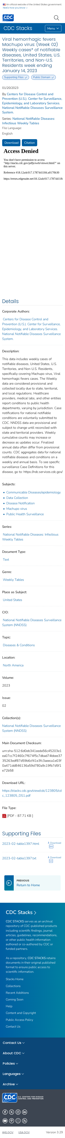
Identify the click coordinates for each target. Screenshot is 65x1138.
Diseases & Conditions (19, 645)
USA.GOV (24, 1132)
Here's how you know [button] (14, 7)
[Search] (57, 17)
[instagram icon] (18, 1112)
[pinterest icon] (11, 1121)
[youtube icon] (5, 1121)
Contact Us (13, 1026)
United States (12, 600)
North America (13, 665)
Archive (9, 1084)
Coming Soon (14, 999)
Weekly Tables (13, 580)
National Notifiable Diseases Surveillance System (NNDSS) (31, 728)
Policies (9, 1063)
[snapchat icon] (18, 1121)
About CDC (12, 1053)
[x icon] (11, 1112)
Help (9, 1006)
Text (6, 559)
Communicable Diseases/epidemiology (33, 492)
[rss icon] (24, 1121)
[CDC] (8, 17)
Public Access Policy (19, 1020)
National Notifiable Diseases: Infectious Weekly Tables (28, 120)
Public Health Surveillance (25, 514)
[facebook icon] (5, 1112)
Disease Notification (20, 503)
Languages (12, 1074)
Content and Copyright (21, 1013)
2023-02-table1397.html (20, 844)
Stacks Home (14, 979)
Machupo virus (16, 509)
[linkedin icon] (24, 1112)
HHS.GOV (7, 1132)
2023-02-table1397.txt (19, 858)
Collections (13, 986)
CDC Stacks (19, 912)
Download (12, 143)
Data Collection (17, 498)
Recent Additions (17, 993)
